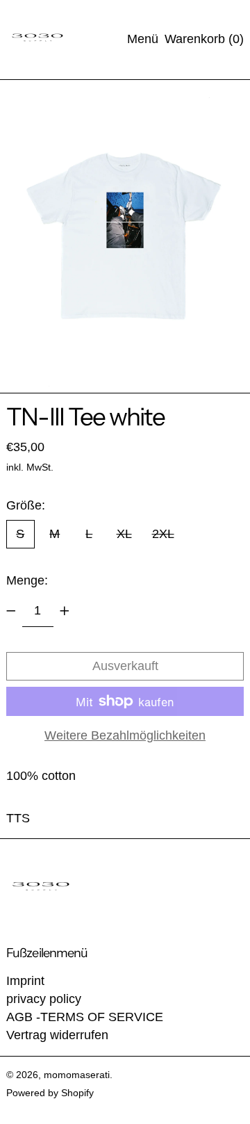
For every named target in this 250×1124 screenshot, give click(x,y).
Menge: (27, 580)
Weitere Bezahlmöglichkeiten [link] (125, 735)
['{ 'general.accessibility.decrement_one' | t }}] (11, 611)
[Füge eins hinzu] (64, 611)
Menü (142, 39)
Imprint (25, 981)
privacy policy (43, 999)
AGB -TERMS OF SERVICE (84, 1017)
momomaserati (77, 1074)
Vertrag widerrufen (57, 1035)
